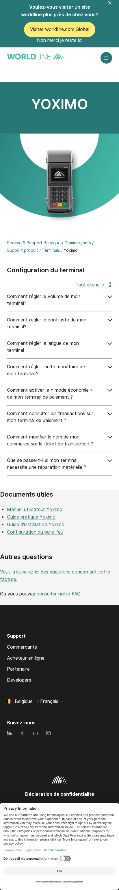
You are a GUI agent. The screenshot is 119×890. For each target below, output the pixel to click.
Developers (19, 680)
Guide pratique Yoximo (31, 517)
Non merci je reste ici (59, 40)
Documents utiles (26, 494)
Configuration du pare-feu (35, 532)
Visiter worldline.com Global (59, 29)
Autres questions (26, 556)
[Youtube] (35, 734)
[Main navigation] (106, 58)
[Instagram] (48, 734)
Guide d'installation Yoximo (35, 524)
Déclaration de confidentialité (59, 794)
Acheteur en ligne (25, 658)
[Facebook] (22, 734)
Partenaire (18, 669)
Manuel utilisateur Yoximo (34, 509)
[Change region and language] (61, 702)
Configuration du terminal (45, 270)
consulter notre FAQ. (59, 594)
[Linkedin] (9, 734)
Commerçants (22, 647)
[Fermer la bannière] (113, 6)
